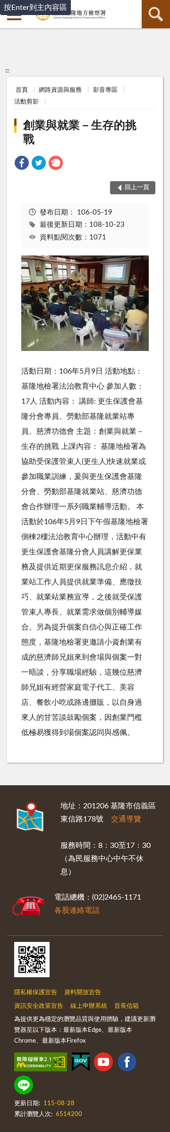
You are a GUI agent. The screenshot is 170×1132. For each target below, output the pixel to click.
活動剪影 (26, 102)
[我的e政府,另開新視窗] (81, 1063)
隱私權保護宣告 (35, 992)
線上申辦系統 (88, 1006)
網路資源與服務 (60, 90)
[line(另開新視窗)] (23, 1087)
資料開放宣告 (82, 992)
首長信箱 (126, 1006)
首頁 (22, 90)
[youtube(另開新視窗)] (103, 1063)
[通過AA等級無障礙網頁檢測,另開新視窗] (40, 1063)
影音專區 (105, 90)
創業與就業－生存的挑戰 (79, 132)
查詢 (156, 14)
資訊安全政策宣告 (38, 1006)
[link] (22, 164)
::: (7, 70)
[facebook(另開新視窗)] (127, 1063)
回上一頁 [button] (137, 187)
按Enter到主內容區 (35, 7)
